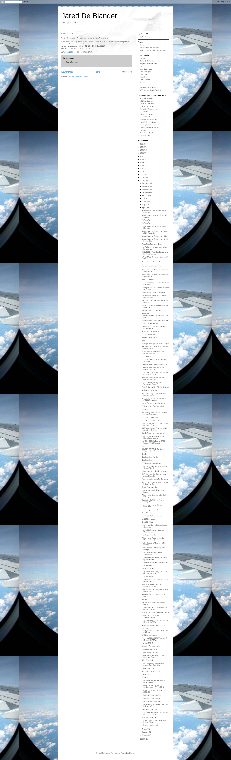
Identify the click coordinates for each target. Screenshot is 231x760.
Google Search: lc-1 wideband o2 (153, 433)
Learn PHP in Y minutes (148, 122)
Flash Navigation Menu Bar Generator (155, 479)
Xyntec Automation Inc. (150, 487)
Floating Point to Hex (147, 106)
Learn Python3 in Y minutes (149, 128)
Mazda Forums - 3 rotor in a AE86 (153, 403)
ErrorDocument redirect (150, 323)
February (145, 732)
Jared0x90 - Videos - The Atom (152, 516)
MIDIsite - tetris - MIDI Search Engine (155, 320)
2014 (142, 162)
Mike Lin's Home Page (149, 709)
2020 (142, 150)
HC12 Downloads (148, 660)
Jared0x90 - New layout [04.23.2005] (154, 364)
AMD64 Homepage (148, 519)
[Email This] (82, 52)
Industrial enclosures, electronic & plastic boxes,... (153, 681)
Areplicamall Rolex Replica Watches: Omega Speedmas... (154, 413)
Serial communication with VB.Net (153, 625)
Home (97, 72)
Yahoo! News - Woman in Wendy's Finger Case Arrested (154, 437)
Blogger (132, 753)
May (144, 205)
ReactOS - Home (148, 522)
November (146, 186)
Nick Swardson (147, 460)
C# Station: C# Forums (150, 417)
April (144, 208)
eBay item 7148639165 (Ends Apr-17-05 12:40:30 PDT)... (155, 639)
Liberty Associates (148, 569)
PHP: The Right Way (147, 133)
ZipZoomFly (146, 220)
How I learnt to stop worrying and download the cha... (153, 378)
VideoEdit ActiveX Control (151, 262)
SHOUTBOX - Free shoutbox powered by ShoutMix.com (155, 253)
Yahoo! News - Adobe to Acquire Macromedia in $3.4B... (153, 539)
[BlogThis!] (84, 52)
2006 (142, 177)
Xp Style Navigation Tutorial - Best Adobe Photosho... (154, 475)
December (146, 183)
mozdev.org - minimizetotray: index (154, 510)
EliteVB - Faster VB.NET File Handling (155, 387)
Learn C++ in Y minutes (148, 117)
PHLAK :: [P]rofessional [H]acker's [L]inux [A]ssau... (154, 721)
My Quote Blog (145, 37)
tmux (141, 85)
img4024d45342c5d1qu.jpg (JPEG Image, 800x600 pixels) (153, 442)
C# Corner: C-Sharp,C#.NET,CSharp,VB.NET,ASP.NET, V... (155, 630)
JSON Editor (144, 112)
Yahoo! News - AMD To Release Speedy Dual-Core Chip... (153, 664)
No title (144, 454)
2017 (142, 156)
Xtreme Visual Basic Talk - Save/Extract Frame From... (152, 266)
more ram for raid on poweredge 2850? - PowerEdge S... (155, 467)
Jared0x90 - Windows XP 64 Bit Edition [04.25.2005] (153, 368)
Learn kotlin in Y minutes (148, 119)
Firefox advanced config (150, 652)
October (145, 189)
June (144, 201)
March (144, 729)
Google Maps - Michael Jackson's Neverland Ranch (153, 656)
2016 (142, 159)
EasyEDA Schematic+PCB (149, 63)
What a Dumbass (148, 280)
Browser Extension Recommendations (153, 50)
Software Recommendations (149, 47)
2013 (142, 165)
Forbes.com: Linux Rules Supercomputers (150, 616)
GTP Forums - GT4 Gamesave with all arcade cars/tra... (155, 581)
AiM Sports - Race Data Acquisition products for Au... (154, 394)
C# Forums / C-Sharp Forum (151, 420)
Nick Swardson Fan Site (150, 457)
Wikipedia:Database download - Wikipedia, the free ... (152, 586)
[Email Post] (78, 52)
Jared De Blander (89, 16)
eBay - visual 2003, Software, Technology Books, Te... (152, 383)
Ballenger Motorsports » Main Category (155, 344)
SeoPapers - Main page (150, 390)
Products (145, 409)
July (144, 198)
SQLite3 (142, 82)
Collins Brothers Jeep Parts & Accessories (152, 554)
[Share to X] (87, 52)
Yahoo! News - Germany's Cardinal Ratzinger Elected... (154, 496)
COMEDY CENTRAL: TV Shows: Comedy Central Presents (153, 450)
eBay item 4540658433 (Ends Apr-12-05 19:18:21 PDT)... (155, 713)
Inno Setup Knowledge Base (151, 701)
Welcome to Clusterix (149, 717)
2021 (142, 147)
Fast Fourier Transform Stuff (151, 695)
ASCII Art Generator (147, 101)
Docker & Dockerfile (147, 61)
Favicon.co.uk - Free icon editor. (153, 406)
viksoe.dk (145, 677)
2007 (142, 174)
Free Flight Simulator (149, 535)
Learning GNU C (147, 643)
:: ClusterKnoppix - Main (150, 725)
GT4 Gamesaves (148, 577)
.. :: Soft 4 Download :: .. (150, 334)
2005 (142, 180)
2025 (142, 144)
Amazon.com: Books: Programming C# (155, 612)
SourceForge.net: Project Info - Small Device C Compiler (81, 42)
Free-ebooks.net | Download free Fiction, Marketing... (153, 352)
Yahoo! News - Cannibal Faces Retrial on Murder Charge (155, 424)
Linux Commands (146, 69)
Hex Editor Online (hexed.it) (149, 109)
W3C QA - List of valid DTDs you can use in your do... (155, 347)
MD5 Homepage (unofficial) (151, 463)
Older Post (127, 72)
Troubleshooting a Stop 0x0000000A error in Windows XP (154, 608)
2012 (142, 168)
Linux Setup (144, 74)
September (146, 192)
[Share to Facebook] (89, 52)
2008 (142, 171)
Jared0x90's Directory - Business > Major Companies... (154, 531)
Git (141, 66)
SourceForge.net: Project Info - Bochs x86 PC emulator (155, 232)
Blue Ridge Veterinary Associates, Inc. (155, 563)
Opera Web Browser (149, 513)
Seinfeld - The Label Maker (151, 646)
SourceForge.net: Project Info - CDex (154, 236)
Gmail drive (146, 674)
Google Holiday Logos (149, 337)
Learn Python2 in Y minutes (149, 125)
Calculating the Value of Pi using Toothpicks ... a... (153, 501)
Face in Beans (147, 566)
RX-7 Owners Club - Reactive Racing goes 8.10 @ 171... (154, 429)
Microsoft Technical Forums (151, 310)
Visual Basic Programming (151, 698)
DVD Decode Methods (149, 635)
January (145, 735)
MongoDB (143, 77)
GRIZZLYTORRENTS (149, 649)
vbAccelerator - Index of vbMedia (153, 292)
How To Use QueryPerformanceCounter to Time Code (155, 315)
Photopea (143, 130)
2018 (142, 153)
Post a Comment (72, 62)
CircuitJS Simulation (147, 104)
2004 (142, 739)
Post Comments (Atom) (79, 77)
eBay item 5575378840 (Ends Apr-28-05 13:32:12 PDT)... (155, 373)
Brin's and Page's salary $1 (151, 671)
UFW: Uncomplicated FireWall (150, 90)
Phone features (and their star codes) (154, 471)
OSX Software (145, 80)
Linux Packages (145, 72)
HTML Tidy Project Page (150, 331)
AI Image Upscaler (146, 98)
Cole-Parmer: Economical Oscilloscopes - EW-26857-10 (153, 686)
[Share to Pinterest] (91, 52)
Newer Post (67, 72)
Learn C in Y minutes (147, 114)
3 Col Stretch (146, 356)
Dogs (143, 340)
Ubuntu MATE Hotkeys (148, 87)
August (145, 195)
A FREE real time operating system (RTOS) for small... (154, 399)
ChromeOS (143, 58)
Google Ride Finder (148, 668)
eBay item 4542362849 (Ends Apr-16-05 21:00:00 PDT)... (155, 573)
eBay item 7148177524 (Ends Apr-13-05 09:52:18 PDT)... (155, 621)
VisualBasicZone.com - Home (152, 244)
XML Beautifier (145, 135)
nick (143, 446)
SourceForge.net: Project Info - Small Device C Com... (155, 240)
